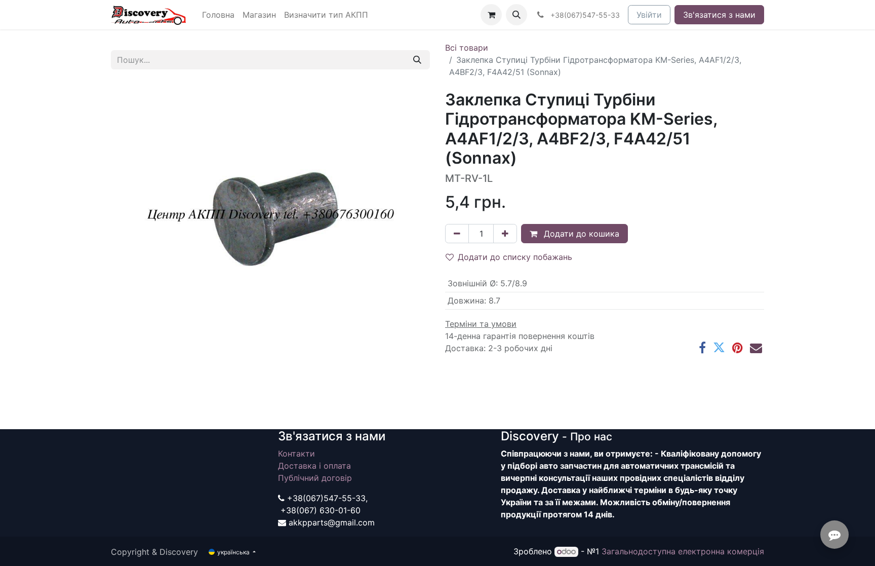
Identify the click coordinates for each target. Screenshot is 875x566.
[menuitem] (218, 15)
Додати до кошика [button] (580, 234)
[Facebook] (702, 348)
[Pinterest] (737, 348)
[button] (516, 14)
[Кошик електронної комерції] (491, 14)
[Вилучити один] (457, 233)
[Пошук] (417, 59)
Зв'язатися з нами (719, 15)
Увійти (649, 15)
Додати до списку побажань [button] (515, 257)
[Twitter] (719, 348)
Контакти (296, 453)
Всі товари (466, 48)
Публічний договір (315, 478)
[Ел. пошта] (756, 348)
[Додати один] (505, 233)
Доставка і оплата (314, 466)
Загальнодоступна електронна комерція (683, 551)
